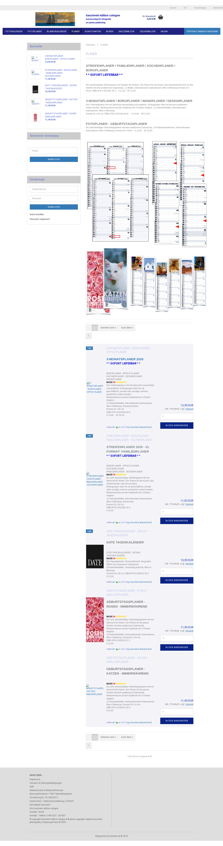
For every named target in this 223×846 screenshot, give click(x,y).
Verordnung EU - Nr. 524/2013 (44, 797)
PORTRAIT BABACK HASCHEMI (202, 31)
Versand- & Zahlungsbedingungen (46, 783)
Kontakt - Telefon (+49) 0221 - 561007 (48, 815)
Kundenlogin (199, 8)
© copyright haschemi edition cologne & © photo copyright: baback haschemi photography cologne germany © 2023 (66, 820)
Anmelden (54, 159)
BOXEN (109, 31)
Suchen (173, 8)
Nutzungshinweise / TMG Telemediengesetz (51, 794)
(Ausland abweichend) (141, 427)
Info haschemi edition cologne (44, 808)
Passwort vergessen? (40, 219)
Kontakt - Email (37, 812)
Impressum (35, 779)
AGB (32, 786)
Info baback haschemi (40, 805)
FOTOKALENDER (14, 31)
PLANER (76, 31)
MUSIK (164, 31)
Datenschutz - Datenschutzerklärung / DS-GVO (52, 801)
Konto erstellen (37, 214)
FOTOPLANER (35, 31)
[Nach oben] (213, 841)
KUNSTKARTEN (93, 31)
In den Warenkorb (177, 425)
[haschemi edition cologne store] (55, 19)
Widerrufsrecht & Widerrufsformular (46, 790)
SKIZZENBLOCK (126, 31)
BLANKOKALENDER (56, 31)
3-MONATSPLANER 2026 (124, 359)
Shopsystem (101, 836)
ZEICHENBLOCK (148, 31)
